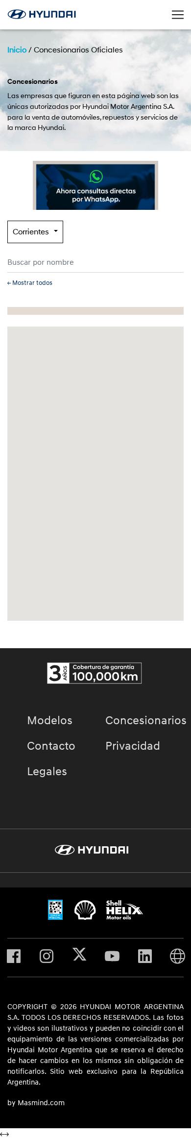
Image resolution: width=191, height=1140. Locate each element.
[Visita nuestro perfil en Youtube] (112, 957)
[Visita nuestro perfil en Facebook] (14, 957)
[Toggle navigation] (178, 14)
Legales (47, 771)
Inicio (16, 50)
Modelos (49, 720)
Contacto (51, 746)
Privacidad (132, 746)
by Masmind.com (36, 1103)
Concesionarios (146, 720)
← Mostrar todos (29, 283)
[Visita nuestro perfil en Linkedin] (145, 957)
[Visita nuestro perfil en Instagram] (46, 957)
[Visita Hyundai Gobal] (178, 957)
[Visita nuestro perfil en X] (79, 957)
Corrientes (31, 232)
